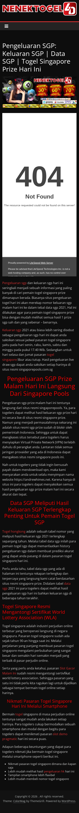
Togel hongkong (14, 531)
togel (19, 714)
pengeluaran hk (54, 771)
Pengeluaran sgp (14, 283)
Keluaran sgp (11, 330)
